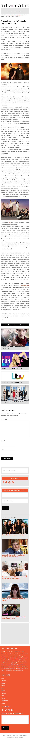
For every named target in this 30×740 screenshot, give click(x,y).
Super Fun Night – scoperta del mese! (11, 368)
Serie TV (3, 695)
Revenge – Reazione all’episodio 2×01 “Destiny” (14, 402)
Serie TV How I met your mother (13, 535)
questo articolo (25, 285)
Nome (3, 441)
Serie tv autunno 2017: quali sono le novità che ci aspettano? (14, 577)
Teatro (3, 698)
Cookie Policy (15, 735)
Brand (4, 735)
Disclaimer (21, 735)
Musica (3, 690)
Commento (4, 419)
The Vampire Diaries (18, 15)
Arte (2, 678)
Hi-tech (3, 685)
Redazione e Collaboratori (12, 737)
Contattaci (9, 735)
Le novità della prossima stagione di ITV (12, 382)
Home (25, 735)
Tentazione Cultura (15, 5)
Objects (3, 693)
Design (3, 683)
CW (9, 222)
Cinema (3, 680)
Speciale (11, 15)
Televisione (4, 700)
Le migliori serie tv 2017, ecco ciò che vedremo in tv (14, 617)
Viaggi (3, 703)
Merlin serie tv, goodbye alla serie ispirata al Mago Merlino (13, 347)
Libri (2, 688)
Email (3, 449)
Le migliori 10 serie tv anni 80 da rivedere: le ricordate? (13, 556)
